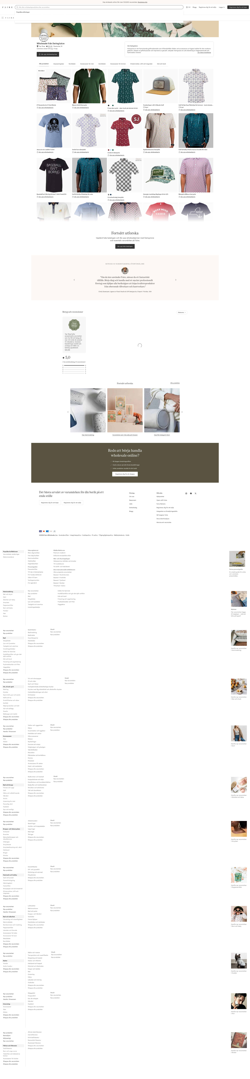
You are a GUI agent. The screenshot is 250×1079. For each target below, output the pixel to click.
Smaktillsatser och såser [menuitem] (11, 700)
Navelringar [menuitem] (32, 823)
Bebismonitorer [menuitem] (33, 908)
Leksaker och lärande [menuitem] (10, 930)
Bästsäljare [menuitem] (6, 1035)
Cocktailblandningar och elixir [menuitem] (38, 692)
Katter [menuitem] (5, 960)
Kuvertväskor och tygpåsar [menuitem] (36, 731)
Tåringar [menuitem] (30, 834)
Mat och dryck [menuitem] (7, 594)
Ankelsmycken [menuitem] (32, 821)
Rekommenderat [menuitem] (8, 557)
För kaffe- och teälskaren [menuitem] (62, 566)
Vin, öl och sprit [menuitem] (8, 686)
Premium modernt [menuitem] (59, 553)
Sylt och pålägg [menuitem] (8, 708)
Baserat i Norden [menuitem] (59, 583)
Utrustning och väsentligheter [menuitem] (13, 919)
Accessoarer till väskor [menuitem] (35, 763)
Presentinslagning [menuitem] (9, 880)
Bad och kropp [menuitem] (8, 785)
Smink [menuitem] (5, 798)
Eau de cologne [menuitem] (33, 998)
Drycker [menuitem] (5, 692)
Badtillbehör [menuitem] (32, 630)
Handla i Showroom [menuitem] (9, 731)
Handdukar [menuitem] (31, 640)
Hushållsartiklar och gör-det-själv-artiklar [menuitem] (71, 593)
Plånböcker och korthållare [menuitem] (36, 755)
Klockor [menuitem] (30, 758)
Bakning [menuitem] (5, 689)
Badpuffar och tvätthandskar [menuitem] (37, 785)
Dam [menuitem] (4, 597)
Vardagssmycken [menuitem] (33, 580)
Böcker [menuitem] (5, 616)
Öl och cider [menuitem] (32, 681)
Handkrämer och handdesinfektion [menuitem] (39, 782)
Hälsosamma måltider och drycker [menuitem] (65, 561)
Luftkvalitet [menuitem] (31, 906)
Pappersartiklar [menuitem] (8, 605)
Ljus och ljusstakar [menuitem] (34, 601)
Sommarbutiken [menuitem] (33, 558)
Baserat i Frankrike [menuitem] (60, 577)
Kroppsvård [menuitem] (32, 996)
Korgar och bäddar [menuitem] (34, 969)
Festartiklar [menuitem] (7, 886)
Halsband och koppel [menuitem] (35, 963)
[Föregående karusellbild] (74, 280)
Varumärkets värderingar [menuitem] (11, 554)
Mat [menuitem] (29, 971)
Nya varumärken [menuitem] (33, 591)
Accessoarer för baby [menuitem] (10, 933)
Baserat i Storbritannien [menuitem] (61, 575)
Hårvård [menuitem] (5, 796)
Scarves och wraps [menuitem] (34, 744)
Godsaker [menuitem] (31, 982)
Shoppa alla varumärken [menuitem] (11, 670)
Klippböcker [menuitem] (32, 875)
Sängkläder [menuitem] (31, 599)
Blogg (195, 7)
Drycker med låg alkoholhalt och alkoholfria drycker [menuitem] (45, 689)
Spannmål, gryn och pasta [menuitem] (11, 695)
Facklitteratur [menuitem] (7, 1048)
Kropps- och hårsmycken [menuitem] (11, 829)
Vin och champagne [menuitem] (34, 678)
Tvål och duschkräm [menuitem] (34, 790)
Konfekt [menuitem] (5, 703)
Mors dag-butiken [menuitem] (33, 553)
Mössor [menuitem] (30, 739)
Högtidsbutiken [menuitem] (33, 563)
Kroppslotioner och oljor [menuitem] (36, 779)
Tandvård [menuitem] (31, 916)
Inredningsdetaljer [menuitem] (34, 607)
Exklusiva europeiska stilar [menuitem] (62, 555)
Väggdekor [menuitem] (61, 604)
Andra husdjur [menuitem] (7, 966)
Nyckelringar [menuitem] (32, 741)
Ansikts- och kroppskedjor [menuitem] (36, 826)
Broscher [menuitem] (6, 834)
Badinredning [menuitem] (32, 632)
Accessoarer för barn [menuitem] (10, 936)
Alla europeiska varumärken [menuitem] (63, 572)
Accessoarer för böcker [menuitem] (10, 1058)
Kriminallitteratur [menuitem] (33, 1037)
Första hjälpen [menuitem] (32, 919)
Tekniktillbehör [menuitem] (33, 750)
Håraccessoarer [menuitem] (33, 736)
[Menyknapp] (2, 18)
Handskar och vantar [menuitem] (34, 733)
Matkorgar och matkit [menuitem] (10, 714)
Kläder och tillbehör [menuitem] (34, 960)
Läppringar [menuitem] (31, 829)
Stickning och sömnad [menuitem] (35, 872)
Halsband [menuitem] (6, 850)
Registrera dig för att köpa (238, 7)
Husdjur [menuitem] (5, 610)
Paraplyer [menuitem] (31, 761)
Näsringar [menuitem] (31, 831)
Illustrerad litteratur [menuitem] (34, 1043)
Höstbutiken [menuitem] (32, 561)
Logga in (222, 7)
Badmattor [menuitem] (31, 635)
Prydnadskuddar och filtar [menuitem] (66, 601)
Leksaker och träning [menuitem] (35, 980)
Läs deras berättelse (204, 52)
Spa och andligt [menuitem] (8, 809)
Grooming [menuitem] (31, 974)
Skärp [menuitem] (30, 728)
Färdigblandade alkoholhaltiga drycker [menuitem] (41, 686)
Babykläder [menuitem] (7, 938)
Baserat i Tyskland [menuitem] (59, 580)
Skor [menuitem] (4, 739)
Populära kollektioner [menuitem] (10, 551)
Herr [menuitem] (4, 613)
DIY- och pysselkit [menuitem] (34, 869)
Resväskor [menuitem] (31, 752)
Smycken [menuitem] (6, 602)
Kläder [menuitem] (5, 741)
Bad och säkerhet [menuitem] (9, 916)
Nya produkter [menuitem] (32, 593)
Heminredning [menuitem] (8, 591)
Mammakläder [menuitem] (8, 922)
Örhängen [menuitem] (6, 842)
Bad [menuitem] (29, 596)
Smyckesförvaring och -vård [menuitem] (12, 847)
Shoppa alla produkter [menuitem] (10, 672)
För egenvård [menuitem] (32, 583)
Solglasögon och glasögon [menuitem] (36, 747)
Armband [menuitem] (6, 831)
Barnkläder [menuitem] (6, 941)
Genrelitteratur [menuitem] (33, 1035)
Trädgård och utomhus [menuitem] (35, 604)
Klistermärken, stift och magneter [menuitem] (10, 892)
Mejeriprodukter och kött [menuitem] (11, 706)
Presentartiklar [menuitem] (32, 569)
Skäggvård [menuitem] (31, 993)
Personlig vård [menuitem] (7, 804)
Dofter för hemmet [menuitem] (64, 591)
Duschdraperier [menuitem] (33, 638)
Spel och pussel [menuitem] (8, 877)
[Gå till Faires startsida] (7, 7)
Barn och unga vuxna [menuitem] (10, 1051)
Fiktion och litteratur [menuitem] (10, 1045)
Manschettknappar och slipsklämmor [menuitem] (10, 838)
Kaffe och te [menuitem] (7, 697)
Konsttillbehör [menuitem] (32, 867)
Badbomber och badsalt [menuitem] (36, 777)
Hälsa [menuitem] (30, 977)
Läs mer (67, 349)
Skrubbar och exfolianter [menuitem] (36, 787)
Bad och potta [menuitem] (32, 911)
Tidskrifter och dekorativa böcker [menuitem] (11, 1055)
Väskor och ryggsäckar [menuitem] (35, 725)
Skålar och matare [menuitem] (34, 952)
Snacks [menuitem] (5, 711)
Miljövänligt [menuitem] (7, 1038)
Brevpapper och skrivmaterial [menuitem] (12, 888)
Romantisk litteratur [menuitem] (34, 1040)
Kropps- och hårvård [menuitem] (34, 914)
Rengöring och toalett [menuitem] (35, 958)
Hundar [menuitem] (5, 963)
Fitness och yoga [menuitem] (8, 787)
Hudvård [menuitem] (6, 807)
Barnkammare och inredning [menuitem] (12, 925)
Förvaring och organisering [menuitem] (66, 599)
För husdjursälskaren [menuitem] (35, 575)
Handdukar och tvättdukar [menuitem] (36, 922)
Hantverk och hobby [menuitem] (10, 875)
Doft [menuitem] (4, 790)
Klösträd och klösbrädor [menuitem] (36, 966)
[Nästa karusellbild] (175, 280)
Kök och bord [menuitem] (62, 596)
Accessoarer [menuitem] (7, 736)
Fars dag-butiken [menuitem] (33, 555)
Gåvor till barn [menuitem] (32, 577)
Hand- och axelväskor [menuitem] (35, 766)
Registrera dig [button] (142, 2)
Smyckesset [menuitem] (7, 844)
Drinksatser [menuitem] (31, 695)
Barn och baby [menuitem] (8, 608)
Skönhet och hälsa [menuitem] (9, 600)
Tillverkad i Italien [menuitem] (59, 586)
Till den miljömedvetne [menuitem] (35, 572)
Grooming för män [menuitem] (9, 801)
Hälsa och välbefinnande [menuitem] (11, 793)
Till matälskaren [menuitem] (59, 564)
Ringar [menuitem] (5, 853)
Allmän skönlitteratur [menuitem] (35, 1032)
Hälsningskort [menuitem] (7, 883)
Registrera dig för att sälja (207, 7)
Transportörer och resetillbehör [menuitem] (38, 955)
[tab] (44, 63)
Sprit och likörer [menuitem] (33, 684)
